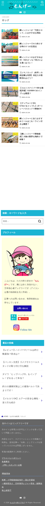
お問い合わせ (22, 308)
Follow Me (26, 329)
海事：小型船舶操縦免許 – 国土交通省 (18, 480)
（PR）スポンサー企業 (12, 465)
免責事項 (5, 462)
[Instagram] (24, 12)
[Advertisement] (22, 179)
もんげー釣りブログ (17, 503)
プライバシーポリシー (11, 458)
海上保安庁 (6, 490)
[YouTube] (20, 12)
